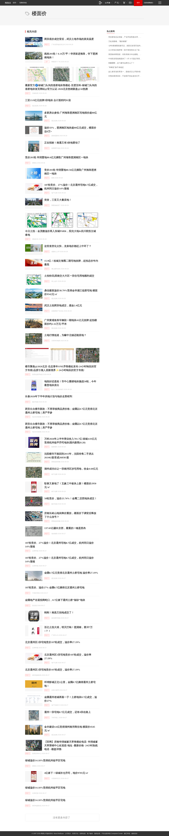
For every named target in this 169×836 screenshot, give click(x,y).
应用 (14, 3)
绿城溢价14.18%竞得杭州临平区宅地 (45, 760)
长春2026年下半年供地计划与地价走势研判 (48, 396)
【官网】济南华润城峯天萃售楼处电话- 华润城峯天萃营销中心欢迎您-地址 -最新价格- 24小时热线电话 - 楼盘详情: (71, 745)
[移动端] (100, 2)
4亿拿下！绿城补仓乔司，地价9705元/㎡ (66, 773)
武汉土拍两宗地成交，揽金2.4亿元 (63, 305)
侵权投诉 (134, 833)
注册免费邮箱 (148, 3)
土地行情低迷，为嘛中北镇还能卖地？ (65, 335)
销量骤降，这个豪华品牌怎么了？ (121, 63)
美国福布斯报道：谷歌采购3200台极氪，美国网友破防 (126, 54)
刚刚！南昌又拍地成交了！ (59, 612)
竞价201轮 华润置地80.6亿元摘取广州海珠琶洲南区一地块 (56, 157)
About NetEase (59, 833)
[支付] (124, 2)
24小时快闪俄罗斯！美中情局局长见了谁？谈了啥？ (126, 50)
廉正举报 (127, 833)
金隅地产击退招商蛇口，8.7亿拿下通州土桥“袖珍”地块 (55, 600)
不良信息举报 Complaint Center (112, 833)
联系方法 (75, 833)
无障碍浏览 (23, 3)
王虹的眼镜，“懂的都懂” (117, 41)
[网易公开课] (108, 2)
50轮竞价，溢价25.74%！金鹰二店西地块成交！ (70, 498)
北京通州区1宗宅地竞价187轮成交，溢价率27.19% (52, 642)
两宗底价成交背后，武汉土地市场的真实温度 (69, 39)
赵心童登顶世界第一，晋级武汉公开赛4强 (124, 72)
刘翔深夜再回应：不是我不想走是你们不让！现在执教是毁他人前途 (126, 76)
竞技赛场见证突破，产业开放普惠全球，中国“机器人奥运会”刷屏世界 (126, 37)
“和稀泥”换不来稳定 (116, 67)
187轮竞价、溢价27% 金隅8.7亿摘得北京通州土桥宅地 (54, 587)
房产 (46, 62)
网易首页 (8, 3)
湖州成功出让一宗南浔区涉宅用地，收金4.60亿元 (71, 468)
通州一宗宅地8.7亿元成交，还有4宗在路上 (67, 712)
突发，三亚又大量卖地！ (58, 199)
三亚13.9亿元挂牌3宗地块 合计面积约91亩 (48, 100)
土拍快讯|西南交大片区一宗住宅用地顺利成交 (69, 275)
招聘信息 (83, 833)
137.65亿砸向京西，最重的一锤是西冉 (65, 528)
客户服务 (90, 833)
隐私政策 (97, 833)
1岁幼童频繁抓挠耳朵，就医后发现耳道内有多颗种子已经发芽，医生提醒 (126, 46)
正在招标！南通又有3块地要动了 (62, 142)
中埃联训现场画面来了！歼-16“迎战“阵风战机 (125, 59)
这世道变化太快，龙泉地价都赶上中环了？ (67, 246)
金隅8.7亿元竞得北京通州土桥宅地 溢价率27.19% (71, 572)
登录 (138, 3)
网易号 (47, 44)
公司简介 (68, 833)
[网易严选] (117, 2)
